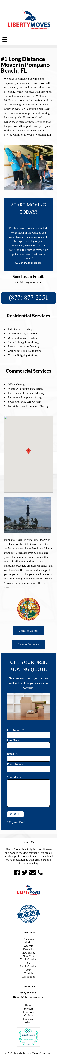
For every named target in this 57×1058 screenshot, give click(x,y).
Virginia (28, 973)
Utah (28, 969)
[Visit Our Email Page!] (32, 872)
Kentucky (28, 949)
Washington (28, 976)
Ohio (28, 963)
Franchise (28, 1019)
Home (28, 1005)
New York (28, 956)
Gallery (28, 1015)
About (28, 1022)
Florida (28, 942)
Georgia (28, 945)
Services (28, 1008)
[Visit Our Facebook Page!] (17, 872)
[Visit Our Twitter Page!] (25, 872)
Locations (28, 1012)
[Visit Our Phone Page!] (40, 872)
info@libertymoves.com (28, 282)
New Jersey (28, 952)
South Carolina (28, 966)
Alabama (28, 938)
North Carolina (28, 959)
